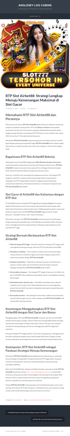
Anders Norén (54, 431)
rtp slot (32, 400)
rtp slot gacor (38, 400)
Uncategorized (17, 400)
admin (22, 108)
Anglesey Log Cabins (35, 5)
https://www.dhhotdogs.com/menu (38, 372)
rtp (28, 400)
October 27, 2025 (12, 108)
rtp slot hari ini (47, 400)
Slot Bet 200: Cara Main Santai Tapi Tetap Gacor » (48, 419)
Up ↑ (62, 431)
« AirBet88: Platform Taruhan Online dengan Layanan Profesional (26, 412)
